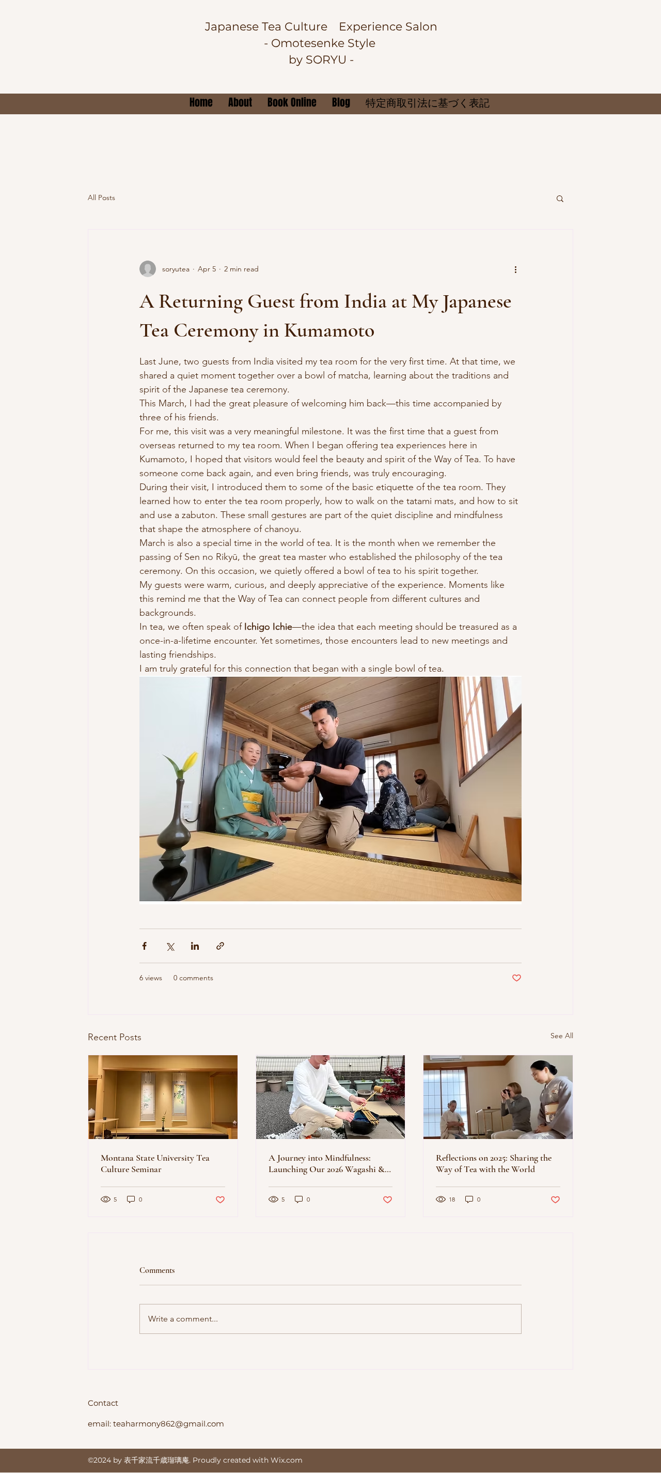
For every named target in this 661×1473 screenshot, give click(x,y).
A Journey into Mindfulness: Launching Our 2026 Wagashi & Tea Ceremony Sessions (327, 1163)
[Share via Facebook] (144, 946)
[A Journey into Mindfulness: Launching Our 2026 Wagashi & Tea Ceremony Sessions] (330, 1097)
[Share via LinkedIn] (195, 946)
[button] (560, 198)
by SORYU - (321, 60)
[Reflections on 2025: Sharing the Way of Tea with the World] (498, 1097)
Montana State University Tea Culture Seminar (155, 1163)
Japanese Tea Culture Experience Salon (321, 27)
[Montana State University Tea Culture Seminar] (163, 1097)
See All (561, 1035)
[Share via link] (220, 946)
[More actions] (515, 269)
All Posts (101, 197)
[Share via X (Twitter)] (170, 946)
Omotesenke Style (325, 43)
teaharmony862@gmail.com (168, 1424)
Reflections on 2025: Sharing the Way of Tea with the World (494, 1163)
